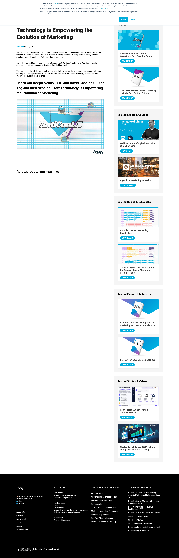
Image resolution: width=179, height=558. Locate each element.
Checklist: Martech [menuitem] (136, 520)
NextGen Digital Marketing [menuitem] (102, 518)
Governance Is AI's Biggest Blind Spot (39, 348)
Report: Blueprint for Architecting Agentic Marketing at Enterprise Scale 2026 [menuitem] (144, 495)
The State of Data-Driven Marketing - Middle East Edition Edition (138, 92)
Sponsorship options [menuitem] (62, 520)
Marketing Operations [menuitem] (100, 515)
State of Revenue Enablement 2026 (137, 360)
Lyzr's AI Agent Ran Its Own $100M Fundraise (42, 310)
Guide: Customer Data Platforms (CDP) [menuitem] (144, 527)
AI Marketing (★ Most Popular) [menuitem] (104, 497)
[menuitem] (97, 493)
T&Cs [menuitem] (18, 523)
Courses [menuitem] (57, 506)
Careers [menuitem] (19, 515)
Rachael (20, 46)
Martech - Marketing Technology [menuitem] (104, 511)
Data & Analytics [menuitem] (98, 504)
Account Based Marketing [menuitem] (102, 500)
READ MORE (127, 61)
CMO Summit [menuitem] (59, 508)
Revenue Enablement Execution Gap (38, 427)
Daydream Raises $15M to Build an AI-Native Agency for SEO (50, 195)
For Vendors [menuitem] (59, 517)
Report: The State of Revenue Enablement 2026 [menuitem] (140, 508)
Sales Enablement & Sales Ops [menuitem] (104, 522)
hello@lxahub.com (25, 499)
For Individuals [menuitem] (60, 503)
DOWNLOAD (127, 238)
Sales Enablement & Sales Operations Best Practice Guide (136, 55)
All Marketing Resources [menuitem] (138, 530)
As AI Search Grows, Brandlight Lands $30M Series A (46, 291)
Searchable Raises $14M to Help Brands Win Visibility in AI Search (53, 214)
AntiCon (21, 503)
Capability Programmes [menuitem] (63, 498)
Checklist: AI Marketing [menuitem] (138, 516)
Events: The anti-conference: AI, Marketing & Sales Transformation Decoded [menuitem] (71, 511)
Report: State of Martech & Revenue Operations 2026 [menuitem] (143, 502)
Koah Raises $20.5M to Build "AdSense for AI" (42, 234)
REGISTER (126, 151)
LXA (20, 501)
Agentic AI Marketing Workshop (136, 180)
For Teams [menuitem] (58, 493)
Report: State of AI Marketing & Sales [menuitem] (144, 513)
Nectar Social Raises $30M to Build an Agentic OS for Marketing (52, 272)
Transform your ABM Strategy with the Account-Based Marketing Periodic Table (137, 270)
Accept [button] (123, 20)
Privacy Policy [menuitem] (22, 530)
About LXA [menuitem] (20, 512)
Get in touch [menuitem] (21, 519)
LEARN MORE (128, 185)
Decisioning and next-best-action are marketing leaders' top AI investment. (58, 367)
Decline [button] (133, 20)
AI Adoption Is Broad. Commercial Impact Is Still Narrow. (48, 329)
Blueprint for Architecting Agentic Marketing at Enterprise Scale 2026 (137, 324)
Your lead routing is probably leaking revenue (42, 446)
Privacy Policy (103, 8)
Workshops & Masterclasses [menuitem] (65, 496)
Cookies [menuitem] (20, 526)
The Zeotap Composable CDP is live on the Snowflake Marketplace (53, 386)
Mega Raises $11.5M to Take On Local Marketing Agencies (49, 253)
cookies (55, 4)
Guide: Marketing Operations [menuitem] (140, 523)
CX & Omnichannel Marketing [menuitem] (103, 507)
